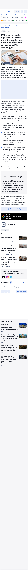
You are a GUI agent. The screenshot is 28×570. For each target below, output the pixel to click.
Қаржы (12, 15)
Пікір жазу (23, 291)
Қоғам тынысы (5, 27)
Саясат (3, 15)
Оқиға (16, 15)
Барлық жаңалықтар (11, 25)
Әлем (7, 15)
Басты (3, 25)
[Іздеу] (22, 11)
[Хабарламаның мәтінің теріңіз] (14, 287)
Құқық (21, 15)
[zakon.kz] (5, 11)
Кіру (25, 282)
